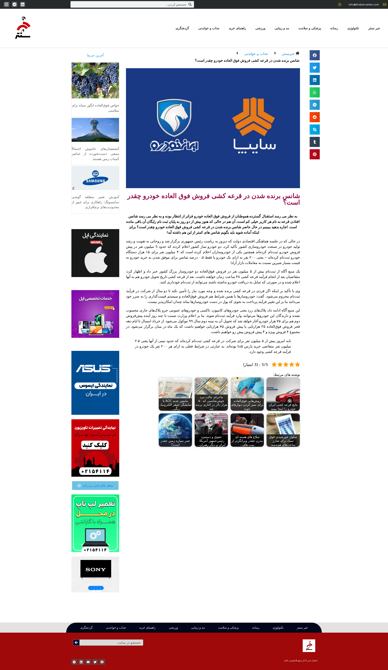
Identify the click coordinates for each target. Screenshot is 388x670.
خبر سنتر (374, 28)
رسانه (334, 28)
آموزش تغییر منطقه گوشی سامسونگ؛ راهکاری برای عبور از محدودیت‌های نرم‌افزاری (95, 202)
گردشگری (182, 28)
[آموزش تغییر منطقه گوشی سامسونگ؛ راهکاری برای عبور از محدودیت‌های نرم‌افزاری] (95, 178)
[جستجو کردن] (76, 642)
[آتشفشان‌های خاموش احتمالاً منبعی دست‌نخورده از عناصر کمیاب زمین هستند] (95, 129)
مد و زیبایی (282, 28)
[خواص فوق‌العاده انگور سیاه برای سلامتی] (95, 80)
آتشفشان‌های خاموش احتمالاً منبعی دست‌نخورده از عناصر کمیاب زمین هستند (95, 154)
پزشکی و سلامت (309, 28)
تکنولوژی (353, 28)
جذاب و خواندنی (209, 28)
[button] (315, 55)
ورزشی (260, 28)
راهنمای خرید (237, 28)
